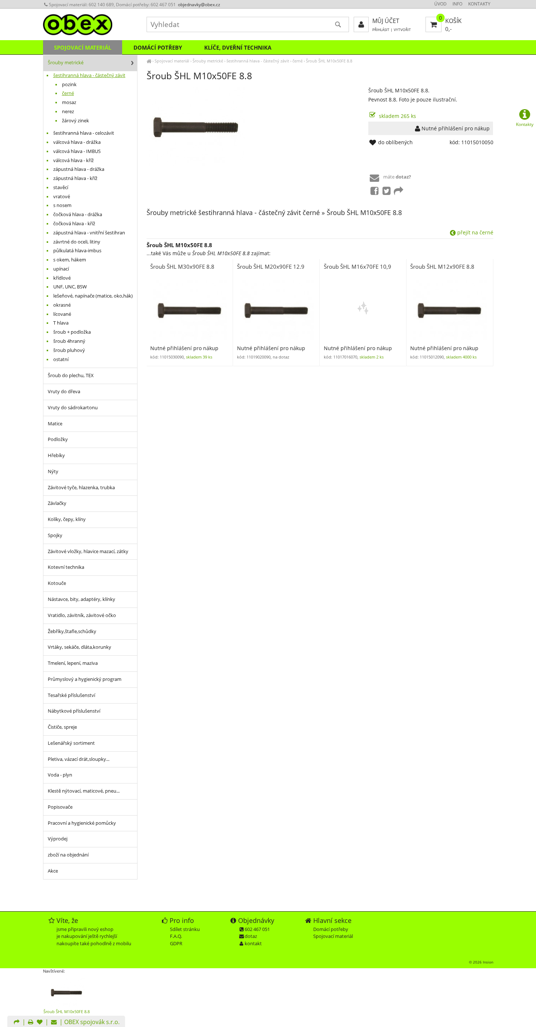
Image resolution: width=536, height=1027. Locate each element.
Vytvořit (402, 29)
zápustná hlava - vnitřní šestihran (89, 233)
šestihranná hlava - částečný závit (257, 61)
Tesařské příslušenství (71, 695)
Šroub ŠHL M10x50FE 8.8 (329, 61)
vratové (61, 196)
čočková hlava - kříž (74, 224)
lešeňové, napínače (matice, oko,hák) (93, 296)
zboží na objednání (68, 855)
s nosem (62, 205)
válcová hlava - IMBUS (77, 151)
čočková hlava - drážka (77, 214)
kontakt (253, 943)
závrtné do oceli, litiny (76, 242)
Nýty (53, 471)
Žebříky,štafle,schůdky (72, 631)
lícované (62, 314)
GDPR (176, 943)
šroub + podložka (72, 332)
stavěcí (60, 187)
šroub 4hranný (69, 341)
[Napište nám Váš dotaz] (54, 1023)
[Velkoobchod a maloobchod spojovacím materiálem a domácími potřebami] (149, 61)
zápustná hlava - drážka (78, 169)
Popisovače (60, 807)
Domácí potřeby (157, 47)
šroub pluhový (69, 350)
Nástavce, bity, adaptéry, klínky (81, 599)
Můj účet (385, 21)
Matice (55, 424)
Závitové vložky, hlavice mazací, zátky (88, 551)
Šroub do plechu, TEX (71, 375)
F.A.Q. (176, 936)
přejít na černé (474, 232)
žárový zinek (75, 121)
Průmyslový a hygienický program (84, 679)
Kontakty (479, 4)
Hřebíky (56, 455)
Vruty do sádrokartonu (73, 408)
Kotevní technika (66, 567)
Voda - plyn (60, 775)
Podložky (58, 439)
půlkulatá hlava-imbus (77, 251)
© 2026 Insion (481, 962)
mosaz (69, 102)
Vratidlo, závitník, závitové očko (82, 615)
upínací (61, 269)
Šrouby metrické (208, 61)
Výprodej (57, 839)
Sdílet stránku (185, 929)
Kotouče (57, 583)
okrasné (62, 305)
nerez (68, 111)
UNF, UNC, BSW (70, 287)
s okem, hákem (69, 260)
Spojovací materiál (172, 61)
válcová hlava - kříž (73, 160)
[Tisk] (30, 1023)
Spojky (55, 535)
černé (297, 61)
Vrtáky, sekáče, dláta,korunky (79, 647)
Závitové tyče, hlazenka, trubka (81, 487)
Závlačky (57, 503)
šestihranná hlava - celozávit (83, 133)
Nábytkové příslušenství (74, 711)
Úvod (440, 4)
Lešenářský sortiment (71, 743)
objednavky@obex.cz (199, 4)
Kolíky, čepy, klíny (67, 519)
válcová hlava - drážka (77, 142)
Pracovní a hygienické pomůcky (82, 823)
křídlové (62, 278)
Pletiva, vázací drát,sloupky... (78, 759)
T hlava (61, 323)
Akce (53, 871)
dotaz (251, 936)
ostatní (61, 359)
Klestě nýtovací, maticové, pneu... (84, 791)
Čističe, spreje (62, 727)
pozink (69, 84)
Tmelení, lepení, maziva (73, 663)
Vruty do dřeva (64, 391)
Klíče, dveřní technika (237, 47)
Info (457, 4)
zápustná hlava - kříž (75, 178)
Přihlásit (380, 29)
